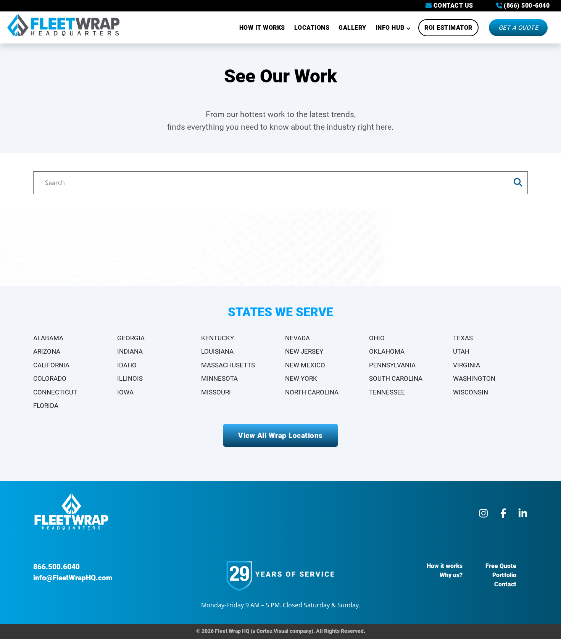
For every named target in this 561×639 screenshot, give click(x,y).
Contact (505, 584)
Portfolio (504, 575)
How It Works (262, 27)
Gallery (352, 27)
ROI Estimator (448, 27)
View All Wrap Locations (280, 435)
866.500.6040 (56, 566)
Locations (312, 27)
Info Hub (390, 27)
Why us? (451, 575)
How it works (445, 566)
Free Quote (500, 566)
